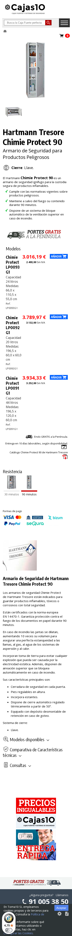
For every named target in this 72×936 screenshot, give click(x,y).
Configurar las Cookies (18, 933)
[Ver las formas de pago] (33, 524)
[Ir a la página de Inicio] (25, 14)
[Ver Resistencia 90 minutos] (29, 490)
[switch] (8, 930)
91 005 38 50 (48, 901)
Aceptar (61, 907)
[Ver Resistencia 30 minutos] (12, 490)
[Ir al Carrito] (61, 37)
